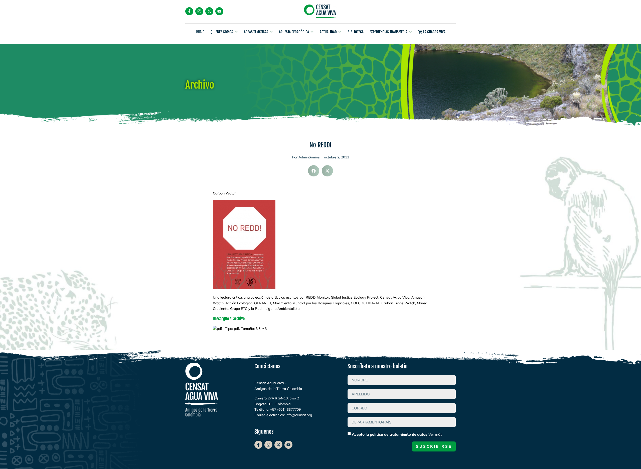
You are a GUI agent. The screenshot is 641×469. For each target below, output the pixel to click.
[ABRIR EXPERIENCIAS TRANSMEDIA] (410, 32)
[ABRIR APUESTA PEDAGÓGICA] (312, 32)
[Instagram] (199, 11)
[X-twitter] (209, 11)
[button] (313, 170)
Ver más (435, 434)
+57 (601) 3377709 (285, 409)
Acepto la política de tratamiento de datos (397, 434)
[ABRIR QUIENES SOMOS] (236, 32)
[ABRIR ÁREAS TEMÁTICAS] (271, 32)
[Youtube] (219, 11)
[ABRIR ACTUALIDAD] (340, 32)
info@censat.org (299, 415)
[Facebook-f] (189, 11)
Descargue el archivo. (229, 318)
